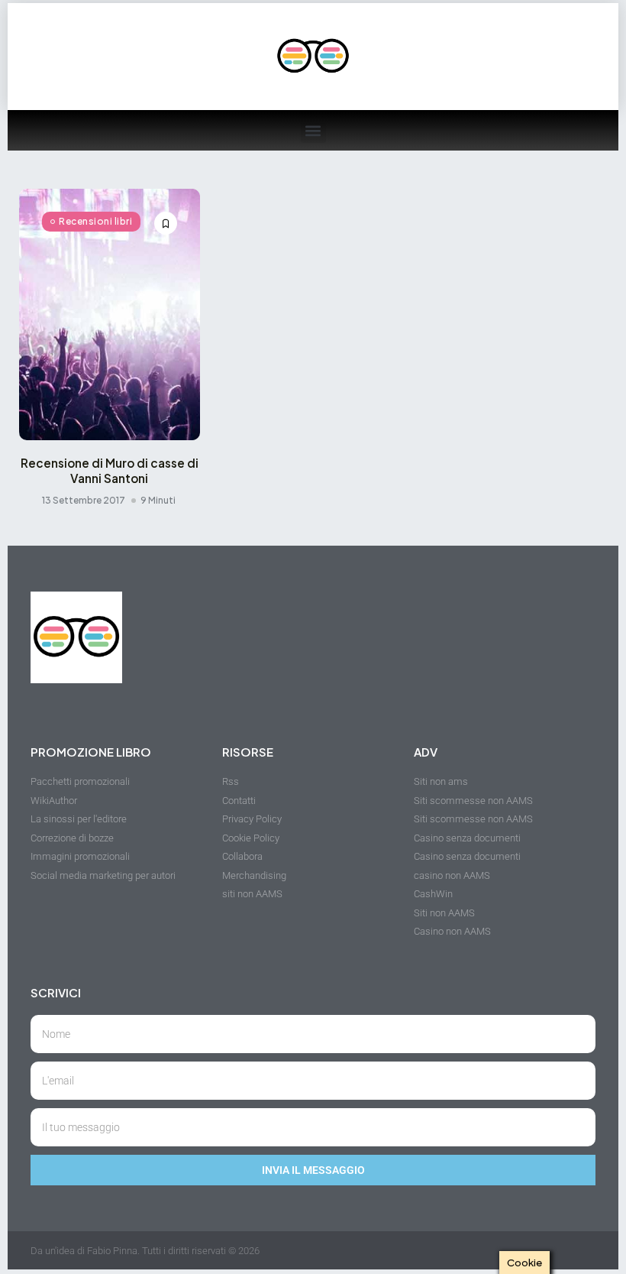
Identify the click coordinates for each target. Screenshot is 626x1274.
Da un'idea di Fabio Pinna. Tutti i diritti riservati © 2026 (145, 1250)
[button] (313, 130)
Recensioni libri (95, 221)
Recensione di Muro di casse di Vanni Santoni (109, 470)
